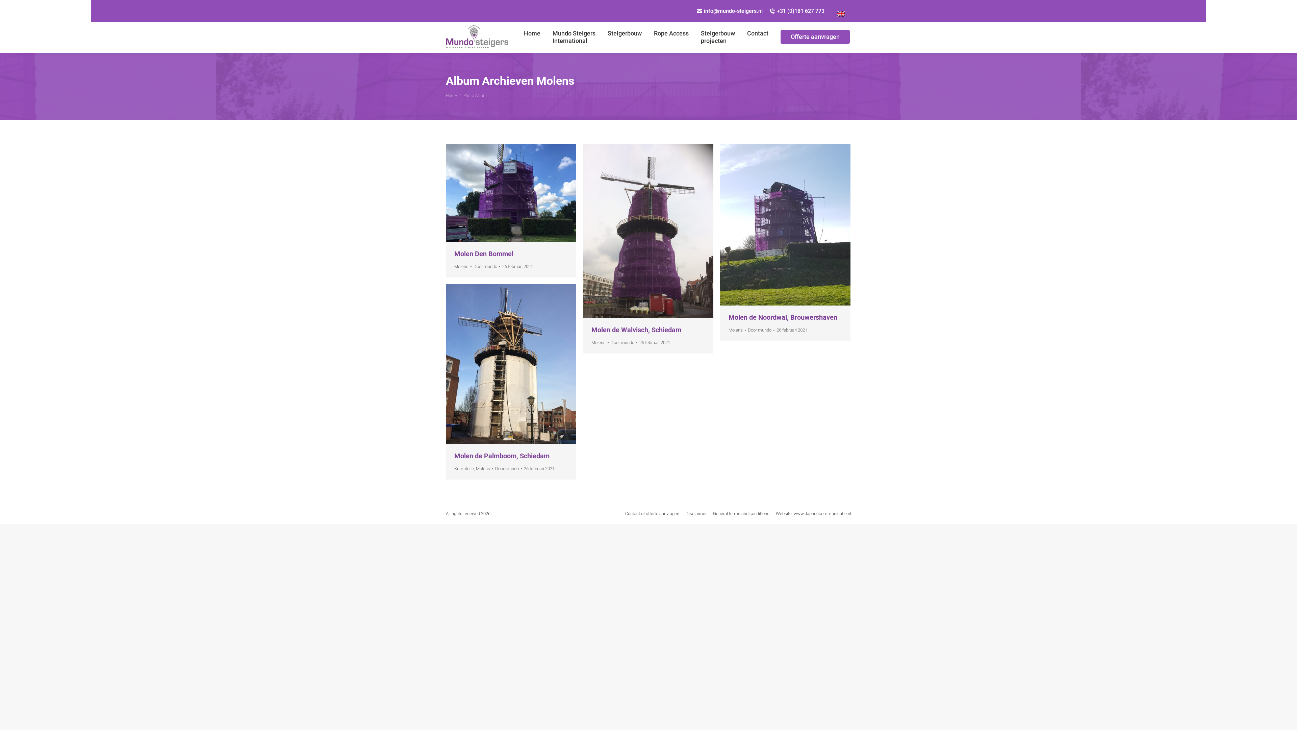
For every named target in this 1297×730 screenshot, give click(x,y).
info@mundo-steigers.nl (733, 11)
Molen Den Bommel (483, 254)
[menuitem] (532, 37)
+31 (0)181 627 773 (800, 11)
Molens (461, 266)
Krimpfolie (464, 468)
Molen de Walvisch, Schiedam (636, 330)
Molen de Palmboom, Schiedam (502, 456)
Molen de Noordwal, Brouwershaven (783, 317)
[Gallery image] (511, 193)
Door (485, 266)
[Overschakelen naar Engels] (841, 11)
